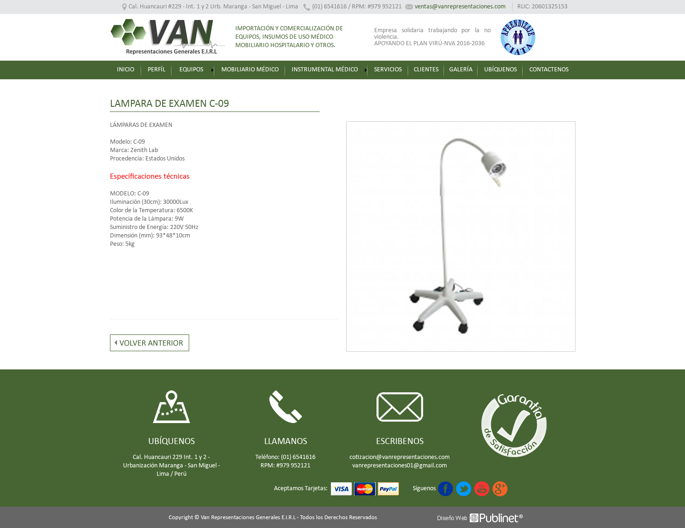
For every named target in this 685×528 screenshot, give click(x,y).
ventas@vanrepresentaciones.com (460, 6)
